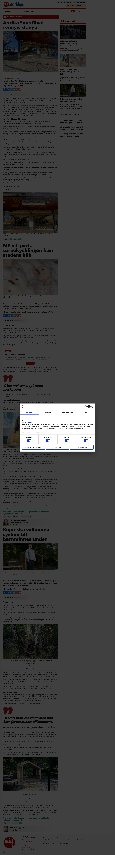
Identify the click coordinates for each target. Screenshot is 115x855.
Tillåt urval (57, 447)
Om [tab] (86, 412)
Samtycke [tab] (29, 412)
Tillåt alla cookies (82, 447)
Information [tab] (48, 412)
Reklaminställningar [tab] (67, 412)
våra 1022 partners (27, 422)
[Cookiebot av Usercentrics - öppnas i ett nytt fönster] (86, 406)
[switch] (48, 440)
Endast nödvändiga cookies (33, 447)
